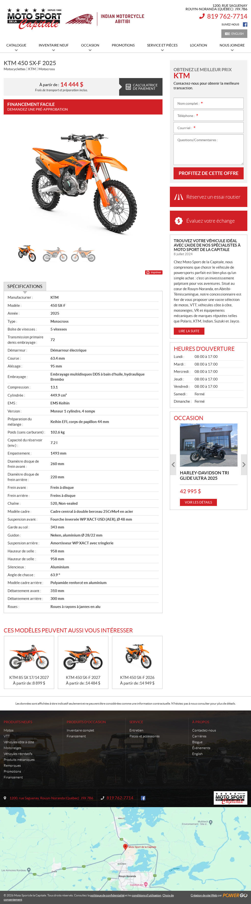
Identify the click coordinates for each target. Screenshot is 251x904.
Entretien (136, 730)
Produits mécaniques (19, 760)
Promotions (12, 771)
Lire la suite (189, 331)
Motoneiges (12, 748)
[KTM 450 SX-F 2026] (137, 656)
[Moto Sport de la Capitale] (75, 19)
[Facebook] (245, 24)
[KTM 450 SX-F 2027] (83, 656)
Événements (201, 748)
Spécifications (24, 286)
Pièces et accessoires (144, 736)
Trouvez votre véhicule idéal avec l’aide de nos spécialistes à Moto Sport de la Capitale (207, 245)
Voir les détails (198, 502)
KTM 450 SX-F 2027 (83, 677)
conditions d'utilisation (146, 895)
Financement (13, 777)
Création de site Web (204, 895)
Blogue (197, 742)
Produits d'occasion (86, 722)
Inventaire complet (80, 730)
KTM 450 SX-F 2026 (137, 677)
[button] (13, 181)
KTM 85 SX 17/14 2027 (29, 677)
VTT (7, 736)
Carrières (199, 736)
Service (136, 722)
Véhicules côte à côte (19, 742)
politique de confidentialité (107, 895)
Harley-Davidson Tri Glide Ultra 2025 (204, 475)
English (237, 33)
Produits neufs (18, 722)
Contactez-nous (204, 730)
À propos (200, 722)
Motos (8, 730)
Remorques (12, 765)
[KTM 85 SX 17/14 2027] (29, 656)
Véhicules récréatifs (18, 754)
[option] (83, 181)
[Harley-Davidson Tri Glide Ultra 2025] (209, 445)
